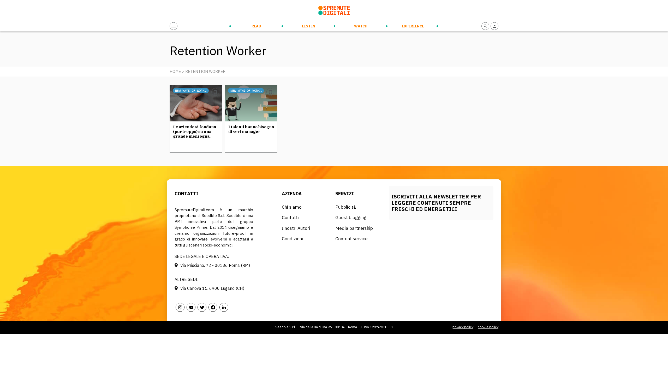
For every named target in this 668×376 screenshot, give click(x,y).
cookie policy (488, 327)
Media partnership (354, 228)
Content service (351, 239)
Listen (308, 26)
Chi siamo (292, 207)
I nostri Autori (296, 228)
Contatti (290, 217)
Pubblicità (345, 207)
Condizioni (292, 239)
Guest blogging (350, 217)
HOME (175, 71)
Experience (413, 26)
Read (256, 26)
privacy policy (462, 327)
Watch (360, 26)
